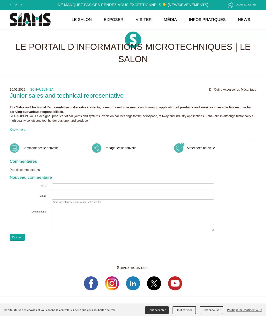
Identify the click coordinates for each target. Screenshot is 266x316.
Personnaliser (211, 310)
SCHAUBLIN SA (42, 89)
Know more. (18, 129)
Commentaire (39, 211)
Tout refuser (184, 310)
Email (43, 196)
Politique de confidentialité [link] (244, 310)
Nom (43, 186)
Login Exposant (246, 4)
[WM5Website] (30, 19)
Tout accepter (157, 310)
